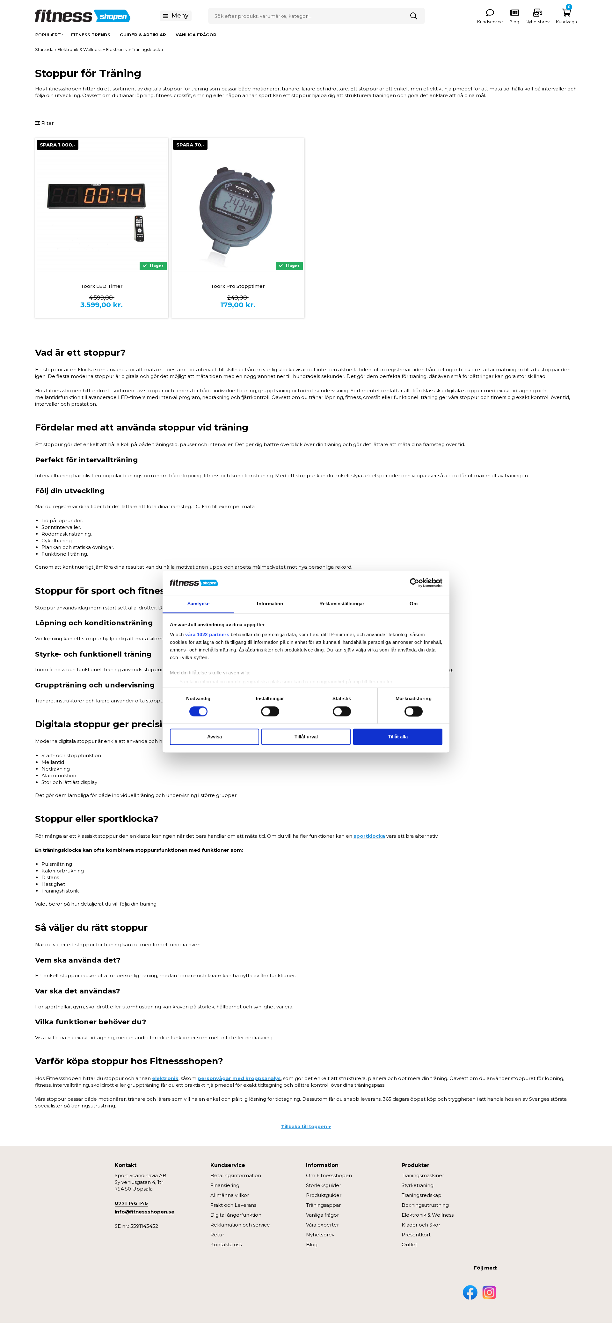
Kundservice (490, 21)
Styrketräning (417, 1185)
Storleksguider (323, 1185)
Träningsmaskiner (423, 1175)
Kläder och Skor (421, 1225)
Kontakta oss (226, 1244)
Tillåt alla (398, 737)
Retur (217, 1235)
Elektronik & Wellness (428, 1215)
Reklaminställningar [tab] (341, 604)
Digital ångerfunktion (235, 1215)
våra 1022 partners (207, 634)
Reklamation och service (240, 1225)
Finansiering (224, 1185)
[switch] (270, 711)
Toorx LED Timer (102, 286)
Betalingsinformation (235, 1175)
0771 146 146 (131, 1203)
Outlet (409, 1244)
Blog (311, 1244)
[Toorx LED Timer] (102, 207)
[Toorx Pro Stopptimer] (238, 207)
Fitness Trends (90, 34)
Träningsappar (323, 1205)
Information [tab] (270, 604)
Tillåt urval (306, 737)
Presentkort (416, 1235)
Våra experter (322, 1225)
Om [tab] (414, 604)
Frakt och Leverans (233, 1205)
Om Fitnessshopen (329, 1175)
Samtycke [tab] (198, 604)
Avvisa (214, 737)
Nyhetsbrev (538, 21)
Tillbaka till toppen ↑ (306, 1126)
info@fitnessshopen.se (144, 1212)
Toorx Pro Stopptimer (238, 286)
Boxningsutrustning (425, 1205)
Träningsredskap (421, 1195)
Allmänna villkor (229, 1195)
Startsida (44, 49)
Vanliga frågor (196, 34)
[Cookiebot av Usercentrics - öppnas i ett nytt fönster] (414, 582)
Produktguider (323, 1195)
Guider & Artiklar (143, 34)
